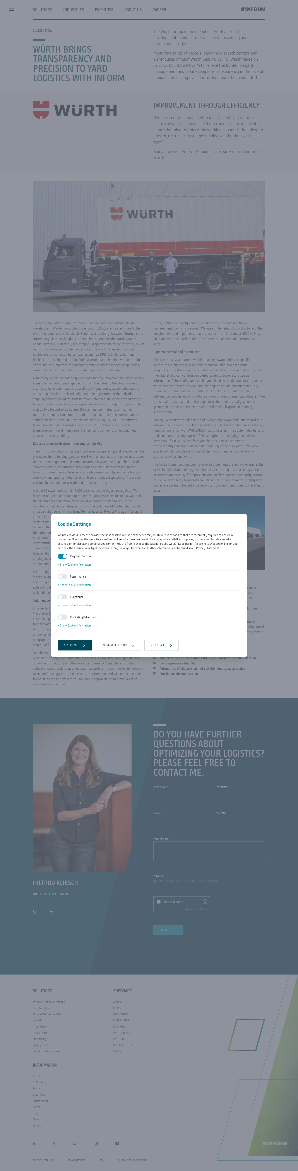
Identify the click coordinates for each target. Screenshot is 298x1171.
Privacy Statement (207, 548)
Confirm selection (114, 645)
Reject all (157, 645)
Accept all (71, 645)
